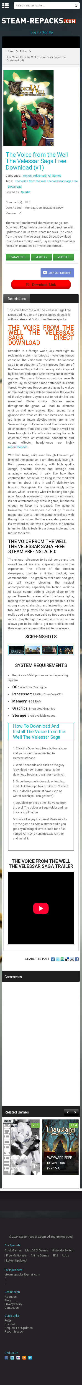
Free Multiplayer (16, 1255)
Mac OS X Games (36, 1250)
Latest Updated (16, 1260)
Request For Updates (19, 1328)
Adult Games (13, 1250)
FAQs (8, 1320)
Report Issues (14, 1331)
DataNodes (17, 257)
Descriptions (17, 299)
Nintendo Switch (62, 1250)
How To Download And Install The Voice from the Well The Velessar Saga (39, 731)
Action (24, 51)
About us (11, 1296)
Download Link (44, 284)
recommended (18, 447)
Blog (8, 1300)
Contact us (12, 1307)
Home (10, 51)
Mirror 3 (63, 257)
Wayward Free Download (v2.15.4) (59, 1163)
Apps (65, 1255)
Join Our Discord (60, 272)
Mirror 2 (41, 257)
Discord (10, 1324)
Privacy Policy (13, 1304)
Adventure (39, 175)
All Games (54, 175)
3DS (55, 1255)
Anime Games (40, 1255)
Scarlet (25, 192)
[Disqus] (41, 1047)
